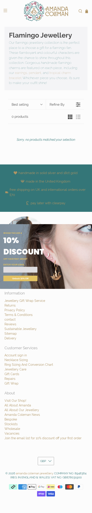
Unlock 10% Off (20, 278)
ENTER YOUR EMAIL (14, 264)
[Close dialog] (89, 227)
